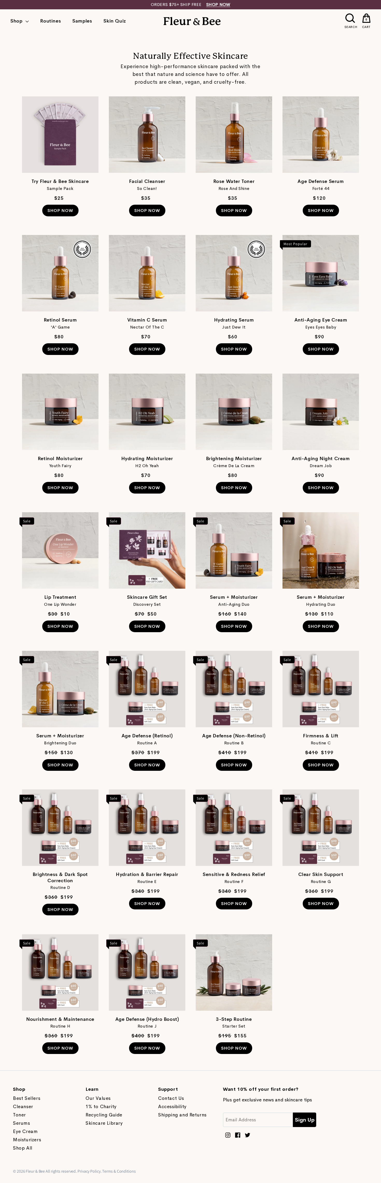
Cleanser (23, 1106)
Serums (21, 1123)
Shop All (22, 1148)
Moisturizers (27, 1140)
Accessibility (172, 1106)
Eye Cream (25, 1131)
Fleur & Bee (35, 1171)
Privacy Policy (89, 1171)
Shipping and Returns (182, 1115)
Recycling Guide (104, 1115)
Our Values (98, 1098)
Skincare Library (104, 1123)
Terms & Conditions (119, 1171)
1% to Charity (101, 1106)
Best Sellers (26, 1098)
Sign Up (304, 1120)
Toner (19, 1115)
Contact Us (171, 1098)
